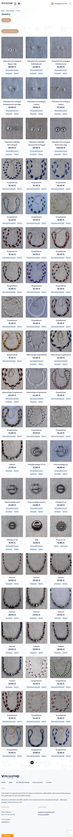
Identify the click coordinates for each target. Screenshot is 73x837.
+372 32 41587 (5, 819)
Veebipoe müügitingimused (46, 812)
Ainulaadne (9, 73)
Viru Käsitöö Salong (22, 782)
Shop (2, 10)
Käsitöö (16, 73)
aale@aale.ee (5, 822)
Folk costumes (10, 10)
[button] (20, 3)
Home (3, 782)
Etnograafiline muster (12, 70)
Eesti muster (64, 546)
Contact (49, 782)
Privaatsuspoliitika (43, 814)
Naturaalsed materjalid (9, 189)
